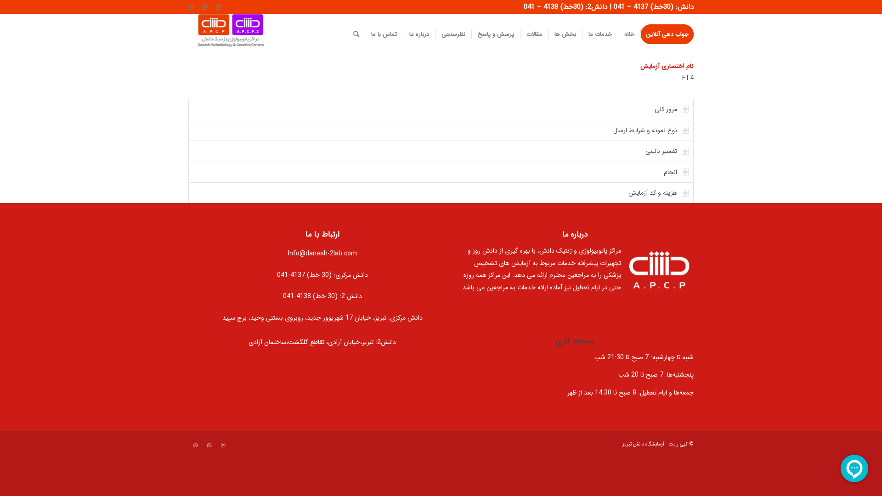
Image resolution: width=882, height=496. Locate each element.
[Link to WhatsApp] (205, 7)
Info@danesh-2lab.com (322, 253)
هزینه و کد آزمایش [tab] (652, 193)
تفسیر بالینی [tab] (661, 151)
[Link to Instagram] (219, 7)
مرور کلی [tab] (666, 109)
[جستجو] (356, 34)
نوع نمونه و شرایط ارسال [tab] (645, 130)
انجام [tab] (670, 172)
